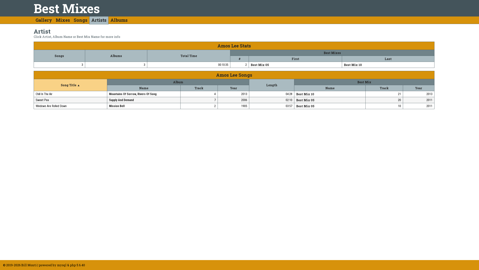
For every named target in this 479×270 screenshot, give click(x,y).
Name (143, 88)
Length (271, 85)
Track (199, 88)
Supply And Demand (121, 100)
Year (233, 88)
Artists (98, 20)
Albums (119, 20)
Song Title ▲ (70, 85)
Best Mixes (67, 8)
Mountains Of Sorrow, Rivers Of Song (133, 94)
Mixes (63, 20)
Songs (80, 20)
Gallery (44, 20)
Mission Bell (117, 106)
